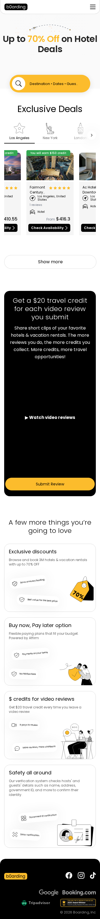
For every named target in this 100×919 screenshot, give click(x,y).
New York (50, 138)
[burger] (93, 7)
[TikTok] (93, 876)
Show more (50, 262)
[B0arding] (17, 7)
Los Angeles (19, 138)
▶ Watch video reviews (50, 417)
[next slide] (91, 135)
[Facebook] (69, 876)
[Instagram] (81, 876)
